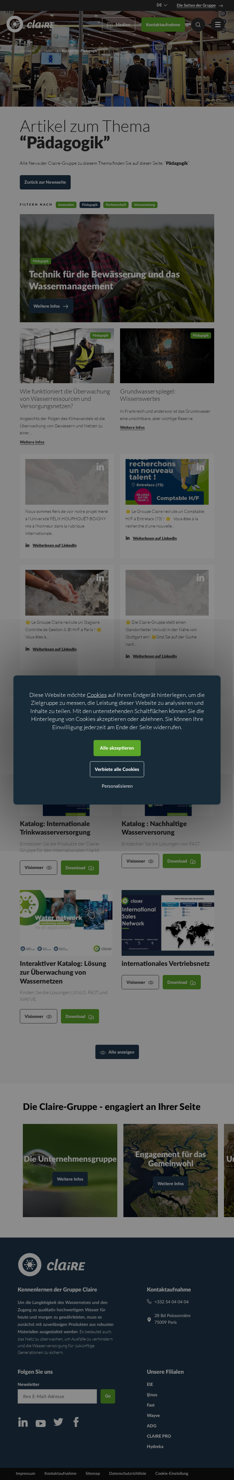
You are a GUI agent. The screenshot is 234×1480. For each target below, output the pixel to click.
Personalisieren (117, 786)
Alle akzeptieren (117, 748)
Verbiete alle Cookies (117, 769)
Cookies (97, 694)
